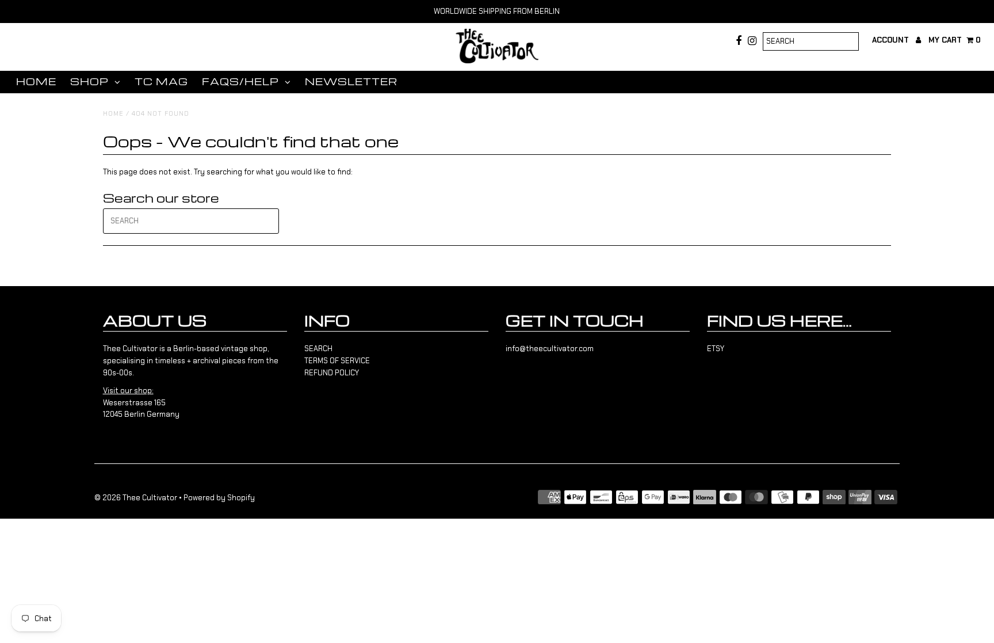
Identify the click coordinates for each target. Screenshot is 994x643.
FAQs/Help (240, 81)
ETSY (715, 348)
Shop (89, 81)
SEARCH (318, 348)
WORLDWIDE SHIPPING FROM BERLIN (497, 11)
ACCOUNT (891, 40)
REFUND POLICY (331, 373)
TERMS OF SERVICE (337, 361)
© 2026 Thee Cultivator (135, 498)
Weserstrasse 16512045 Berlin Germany (141, 403)
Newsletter (351, 81)
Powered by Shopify (219, 498)
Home (36, 81)
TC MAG (161, 81)
